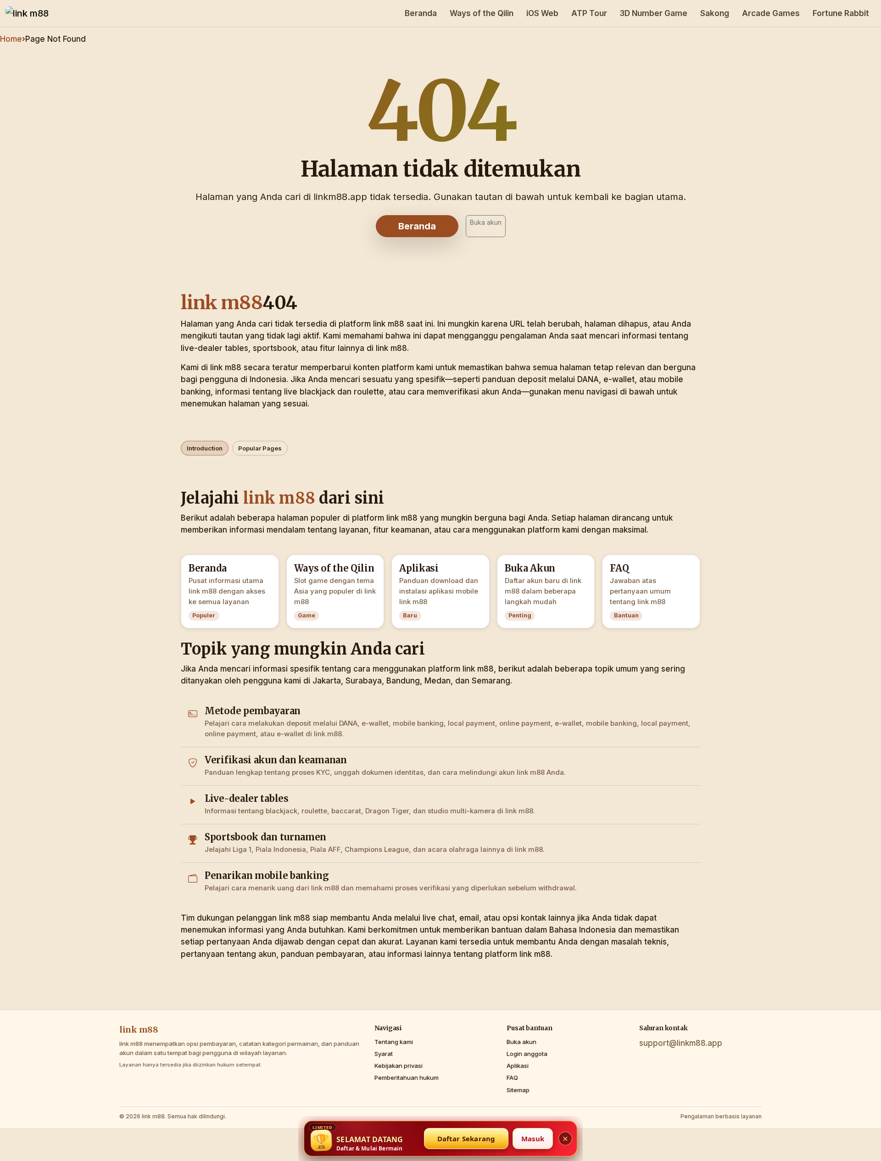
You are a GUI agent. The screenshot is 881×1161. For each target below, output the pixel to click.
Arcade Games (771, 13)
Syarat (383, 1053)
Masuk (532, 1138)
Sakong (714, 13)
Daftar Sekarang (466, 1138)
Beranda (421, 13)
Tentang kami (393, 1041)
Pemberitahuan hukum (406, 1077)
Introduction (205, 448)
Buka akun (486, 222)
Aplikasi (518, 1065)
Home (11, 39)
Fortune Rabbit (841, 13)
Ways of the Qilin (481, 13)
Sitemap (518, 1090)
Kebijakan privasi (398, 1065)
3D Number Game (653, 13)
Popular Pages (260, 448)
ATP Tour (589, 13)
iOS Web (542, 13)
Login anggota (527, 1053)
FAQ (512, 1077)
